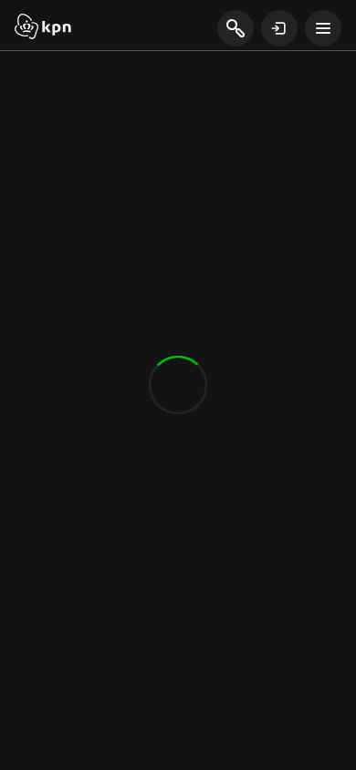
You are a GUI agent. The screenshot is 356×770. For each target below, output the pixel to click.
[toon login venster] (279, 28)
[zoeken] (235, 29)
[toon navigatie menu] (323, 28)
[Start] (43, 28)
